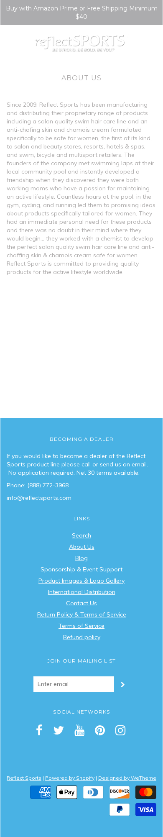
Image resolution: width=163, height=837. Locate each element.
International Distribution (81, 592)
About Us (81, 546)
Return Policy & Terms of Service (81, 614)
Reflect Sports (24, 778)
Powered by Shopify (69, 778)
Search (81, 535)
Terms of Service (81, 626)
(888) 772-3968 (48, 485)
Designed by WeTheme (127, 778)
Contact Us (81, 603)
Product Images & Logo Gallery (81, 580)
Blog (81, 558)
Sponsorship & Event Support (81, 569)
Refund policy (81, 637)
